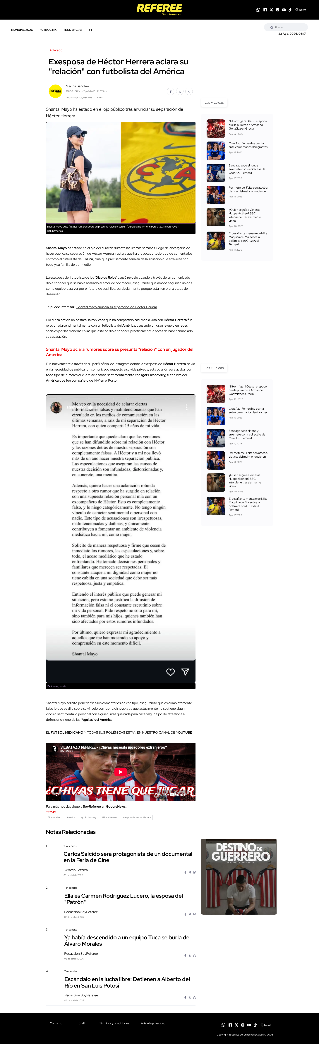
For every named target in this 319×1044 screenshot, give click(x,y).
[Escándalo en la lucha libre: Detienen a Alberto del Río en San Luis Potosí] (239, 1001)
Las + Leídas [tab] (214, 102)
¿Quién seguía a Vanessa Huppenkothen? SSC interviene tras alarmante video (245, 215)
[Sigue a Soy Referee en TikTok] (290, 10)
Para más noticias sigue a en (86, 806)
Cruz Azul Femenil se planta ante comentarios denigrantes (248, 145)
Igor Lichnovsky (88, 817)
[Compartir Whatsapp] (189, 91)
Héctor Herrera (109, 817)
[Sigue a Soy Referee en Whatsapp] (258, 10)
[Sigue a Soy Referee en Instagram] (277, 10)
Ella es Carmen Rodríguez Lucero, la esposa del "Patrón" (123, 898)
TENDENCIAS (72, 30)
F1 (90, 30)
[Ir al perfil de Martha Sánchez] (55, 91)
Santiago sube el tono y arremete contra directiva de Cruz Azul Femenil (247, 169)
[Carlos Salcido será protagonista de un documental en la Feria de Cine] (239, 877)
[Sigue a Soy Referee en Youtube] (284, 10)
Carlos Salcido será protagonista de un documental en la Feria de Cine (128, 857)
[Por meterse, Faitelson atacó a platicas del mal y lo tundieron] (216, 195)
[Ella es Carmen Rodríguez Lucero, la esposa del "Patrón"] (239, 917)
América (71, 817)
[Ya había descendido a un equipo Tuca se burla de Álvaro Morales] (239, 959)
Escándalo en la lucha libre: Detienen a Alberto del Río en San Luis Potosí (127, 982)
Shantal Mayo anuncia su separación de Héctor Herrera (116, 307)
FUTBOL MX (48, 30)
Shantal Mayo (54, 817)
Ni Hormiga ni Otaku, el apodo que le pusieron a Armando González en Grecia (248, 124)
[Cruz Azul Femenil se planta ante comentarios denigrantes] (216, 151)
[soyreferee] (159, 10)
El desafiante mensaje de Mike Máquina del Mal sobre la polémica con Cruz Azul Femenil (248, 238)
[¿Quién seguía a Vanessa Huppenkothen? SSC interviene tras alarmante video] (216, 217)
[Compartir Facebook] (170, 91)
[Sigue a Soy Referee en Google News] (301, 10)
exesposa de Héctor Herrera (137, 817)
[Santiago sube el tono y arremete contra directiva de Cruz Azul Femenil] (216, 173)
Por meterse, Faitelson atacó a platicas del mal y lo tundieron (248, 189)
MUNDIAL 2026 (22, 30)
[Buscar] (272, 27)
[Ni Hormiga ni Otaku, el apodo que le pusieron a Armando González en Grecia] (216, 128)
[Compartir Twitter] (179, 91)
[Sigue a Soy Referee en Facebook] (265, 10)
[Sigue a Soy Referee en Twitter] (271, 10)
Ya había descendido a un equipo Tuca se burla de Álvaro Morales (126, 940)
